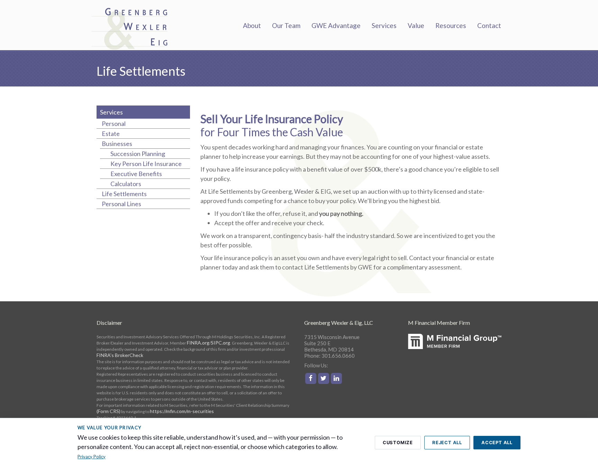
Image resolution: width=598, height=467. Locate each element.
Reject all (447, 442)
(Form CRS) (108, 411)
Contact (489, 25)
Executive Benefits (136, 173)
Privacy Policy (92, 456)
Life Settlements (124, 194)
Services (384, 25)
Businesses (117, 143)
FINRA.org (198, 343)
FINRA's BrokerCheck (120, 355)
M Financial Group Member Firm (454, 351)
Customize (398, 442)
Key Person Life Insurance (146, 163)
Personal (114, 123)
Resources (450, 25)
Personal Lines (121, 204)
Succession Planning (137, 153)
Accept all (497, 442)
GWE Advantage (336, 25)
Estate (111, 133)
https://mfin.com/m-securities (182, 411)
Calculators (125, 183)
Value (416, 25)
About (252, 25)
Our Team (286, 25)
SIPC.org (220, 343)
